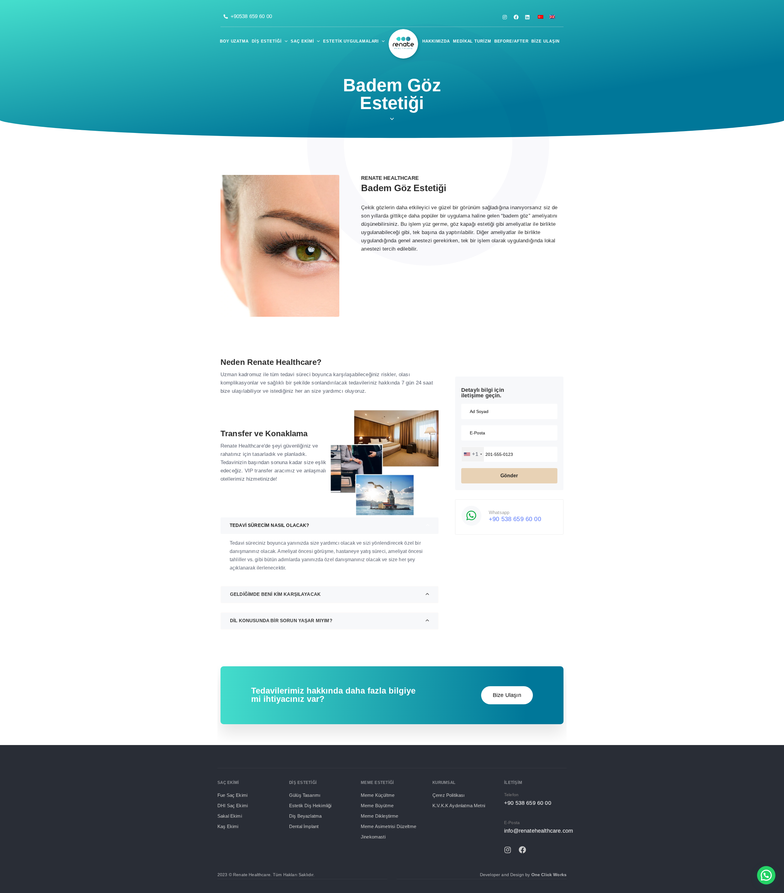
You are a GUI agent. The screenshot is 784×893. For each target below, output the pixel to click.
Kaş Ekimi (227, 826)
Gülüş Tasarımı (304, 795)
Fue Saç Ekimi (232, 795)
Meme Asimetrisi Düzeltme (388, 826)
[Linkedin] (527, 17)
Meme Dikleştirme (379, 816)
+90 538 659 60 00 (515, 519)
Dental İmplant (303, 826)
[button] (392, 335)
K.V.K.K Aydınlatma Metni (458, 805)
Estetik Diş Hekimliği (310, 805)
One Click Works (549, 874)
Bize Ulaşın (545, 41)
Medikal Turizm (472, 41)
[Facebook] (516, 17)
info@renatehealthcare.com (538, 831)
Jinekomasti (373, 836)
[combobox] (473, 454)
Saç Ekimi (302, 41)
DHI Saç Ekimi (232, 805)
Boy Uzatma (234, 41)
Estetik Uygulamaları (351, 41)
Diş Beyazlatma (305, 816)
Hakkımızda (436, 41)
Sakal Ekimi (229, 816)
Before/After (511, 41)
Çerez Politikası (448, 795)
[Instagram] (505, 17)
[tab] (392, 335)
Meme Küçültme (377, 795)
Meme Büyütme (377, 805)
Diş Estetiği (267, 41)
